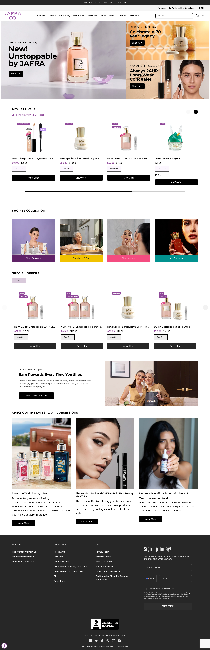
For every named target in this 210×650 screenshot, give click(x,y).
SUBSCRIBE (168, 606)
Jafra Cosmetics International (103, 635)
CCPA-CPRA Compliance (108, 571)
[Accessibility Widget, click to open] (4, 646)
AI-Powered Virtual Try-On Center (70, 566)
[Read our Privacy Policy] (190, 593)
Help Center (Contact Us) (24, 552)
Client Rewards (61, 561)
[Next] (196, 112)
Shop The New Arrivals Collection (28, 115)
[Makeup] (128, 238)
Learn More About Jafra (23, 561)
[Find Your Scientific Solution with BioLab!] (168, 453)
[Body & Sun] (81, 238)
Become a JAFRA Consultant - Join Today (105, 3)
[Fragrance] (176, 238)
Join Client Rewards (36, 395)
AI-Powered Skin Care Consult (69, 571)
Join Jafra (58, 556)
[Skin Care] (33, 238)
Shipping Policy (103, 556)
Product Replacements (23, 556)
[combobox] (171, 15)
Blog (56, 576)
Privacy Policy (102, 552)
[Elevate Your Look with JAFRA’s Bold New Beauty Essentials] (105, 453)
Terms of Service (104, 561)
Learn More (23, 523)
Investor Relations (104, 566)
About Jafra (59, 552)
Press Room (60, 581)
